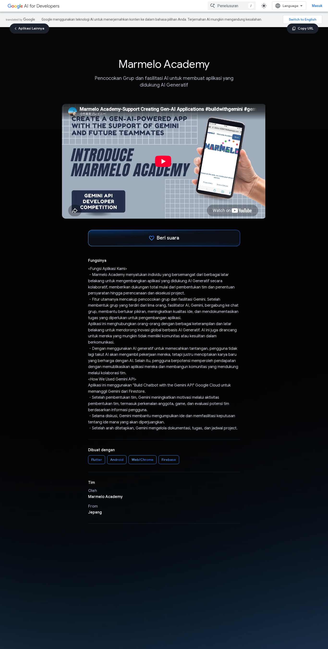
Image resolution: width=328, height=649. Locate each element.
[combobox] (232, 5)
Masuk (317, 6)
